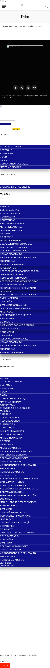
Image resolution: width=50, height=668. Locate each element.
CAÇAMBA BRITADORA (12, 284)
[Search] (46, 6)
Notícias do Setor (11, 146)
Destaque (6, 150)
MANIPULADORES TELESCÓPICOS (18, 294)
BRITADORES (7, 318)
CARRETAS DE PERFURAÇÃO (15, 315)
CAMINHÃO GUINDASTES (13, 305)
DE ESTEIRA (6, 237)
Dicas (3, 160)
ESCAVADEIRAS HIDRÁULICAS (16, 244)
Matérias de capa (10, 167)
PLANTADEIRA (7, 217)
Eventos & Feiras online (15, 187)
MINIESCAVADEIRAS (10, 240)
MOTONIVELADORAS (11, 227)
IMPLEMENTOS (8, 268)
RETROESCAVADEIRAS (12, 264)
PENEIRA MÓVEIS (9, 328)
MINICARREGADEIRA (11, 230)
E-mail (2, 661)
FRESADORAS (7, 261)
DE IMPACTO (6, 322)
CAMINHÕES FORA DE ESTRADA (17, 325)
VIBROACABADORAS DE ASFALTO (18, 257)
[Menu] (4, 6)
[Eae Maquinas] (25, 7)
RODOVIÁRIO (7, 332)
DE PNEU (5, 233)
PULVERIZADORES (10, 213)
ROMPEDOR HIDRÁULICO (13, 278)
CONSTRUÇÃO (8, 220)
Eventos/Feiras (7, 174)
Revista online (7, 366)
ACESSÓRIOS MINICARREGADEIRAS (19, 271)
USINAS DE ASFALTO (11, 254)
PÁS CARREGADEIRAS (12, 223)
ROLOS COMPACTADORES (14, 250)
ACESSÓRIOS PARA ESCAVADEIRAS (19, 281)
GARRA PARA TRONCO (12, 274)
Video (3, 157)
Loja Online (5, 360)
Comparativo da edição (14, 164)
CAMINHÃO (6, 301)
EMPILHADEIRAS (9, 298)
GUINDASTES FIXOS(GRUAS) (15, 308)
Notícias (4, 134)
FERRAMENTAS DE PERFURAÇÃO (18, 288)
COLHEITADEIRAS (9, 210)
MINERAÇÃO (6, 312)
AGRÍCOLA (5, 206)
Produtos (5, 194)
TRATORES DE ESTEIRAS (13, 247)
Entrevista (7, 153)
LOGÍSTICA (6, 291)
